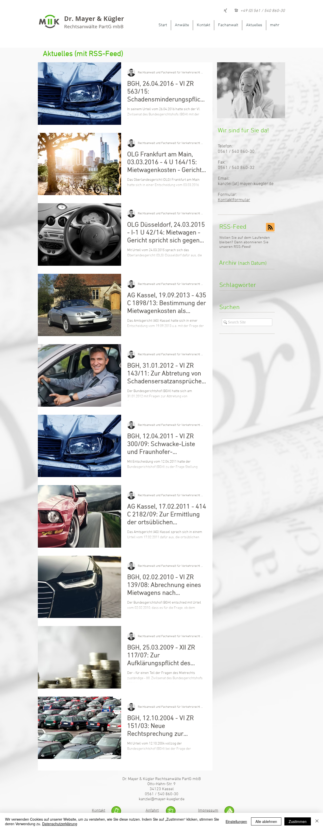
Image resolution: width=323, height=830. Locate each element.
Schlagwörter (237, 285)
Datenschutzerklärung (59, 823)
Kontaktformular (234, 200)
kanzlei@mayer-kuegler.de (161, 799)
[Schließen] (317, 821)
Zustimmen (298, 821)
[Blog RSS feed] (270, 227)
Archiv (243, 263)
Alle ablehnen (266, 821)
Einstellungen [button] (236, 821)
